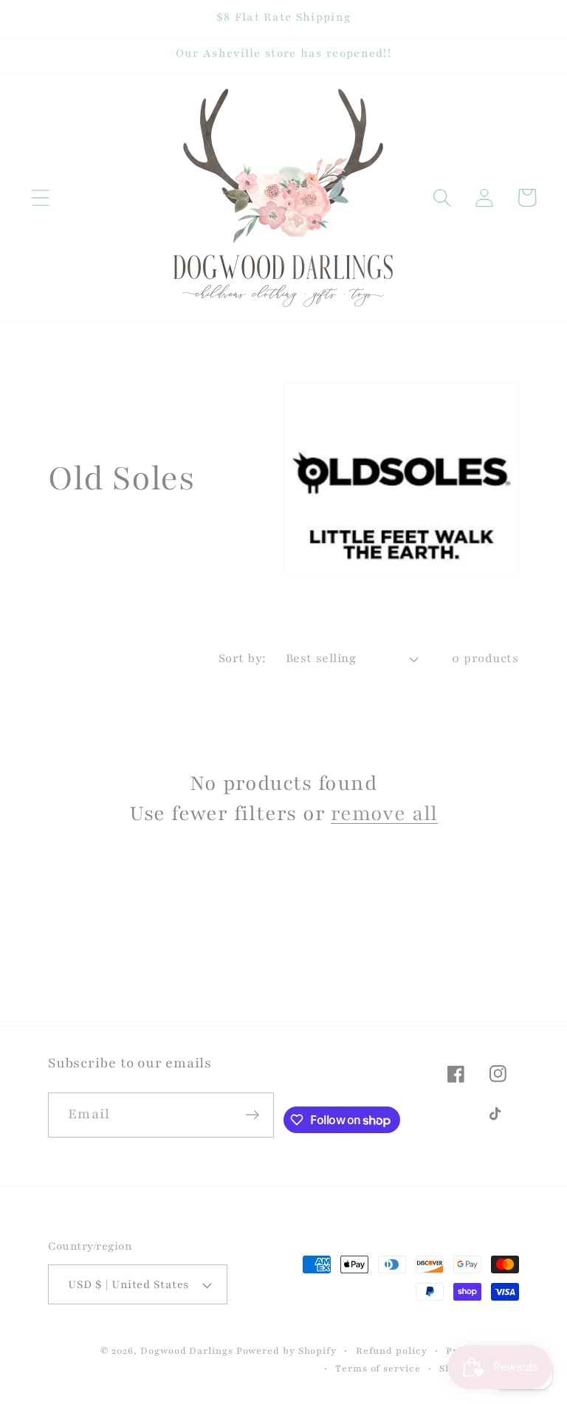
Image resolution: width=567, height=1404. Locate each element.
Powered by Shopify (286, 1350)
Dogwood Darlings (186, 1350)
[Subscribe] (252, 1115)
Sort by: (243, 658)
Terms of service (378, 1368)
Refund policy (391, 1350)
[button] (40, 197)
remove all (384, 813)
